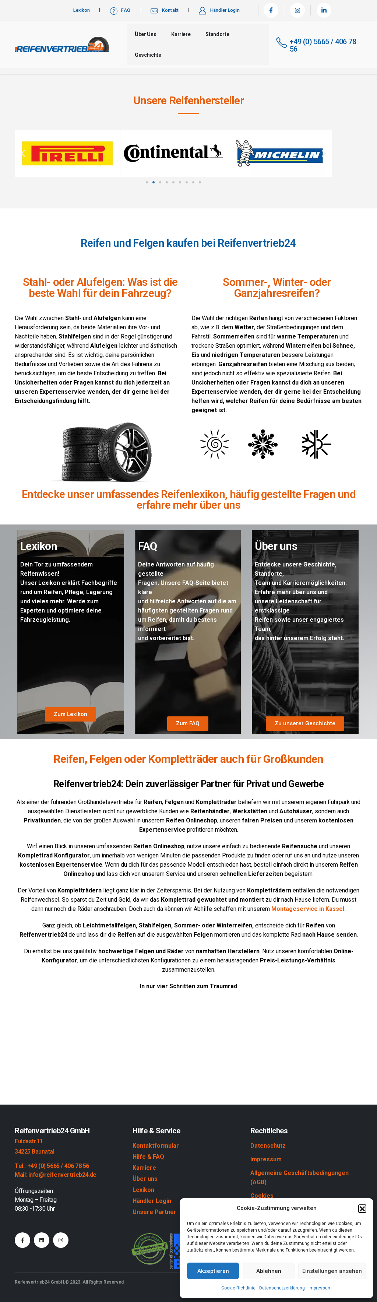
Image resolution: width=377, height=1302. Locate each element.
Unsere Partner (154, 1211)
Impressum (266, 1159)
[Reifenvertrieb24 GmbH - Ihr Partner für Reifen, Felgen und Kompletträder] (62, 44)
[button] (362, 1208)
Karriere (180, 34)
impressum (320, 1288)
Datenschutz (268, 1145)
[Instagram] (297, 10)
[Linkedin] (41, 1240)
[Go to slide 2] (153, 182)
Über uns (145, 34)
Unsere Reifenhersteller (188, 100)
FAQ (125, 10)
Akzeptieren (213, 1271)
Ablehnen (268, 1271)
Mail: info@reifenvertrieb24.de (55, 1174)
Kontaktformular (156, 1145)
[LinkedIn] (324, 10)
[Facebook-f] (22, 1240)
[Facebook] (271, 10)
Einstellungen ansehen (332, 1271)
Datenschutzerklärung (282, 1288)
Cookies (262, 1195)
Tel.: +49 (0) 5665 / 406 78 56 (52, 1165)
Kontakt (170, 10)
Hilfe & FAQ (148, 1156)
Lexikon (81, 10)
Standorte (217, 34)
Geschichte (148, 55)
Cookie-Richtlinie (238, 1288)
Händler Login (225, 10)
